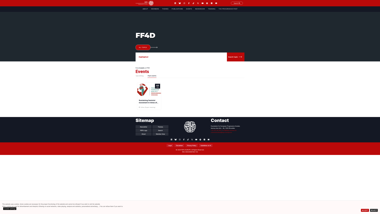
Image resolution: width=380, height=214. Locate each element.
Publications (177, 9)
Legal (170, 145)
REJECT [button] (374, 210)
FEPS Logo (143, 130)
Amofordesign (190, 154)
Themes (165, 9)
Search (236, 3)
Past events (152, 76)
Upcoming (139, 76)
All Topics (143, 47)
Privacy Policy (191, 145)
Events (189, 9)
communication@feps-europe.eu (221, 132)
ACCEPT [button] (365, 210)
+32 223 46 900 (216, 130)
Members (155, 9)
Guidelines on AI (206, 145)
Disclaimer (179, 145)
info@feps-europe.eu (230, 130)
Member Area (160, 134)
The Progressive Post (228, 9)
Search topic (233, 57)
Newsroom (200, 9)
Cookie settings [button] (10, 209)
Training (211, 9)
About (145, 9)
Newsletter (143, 127)
